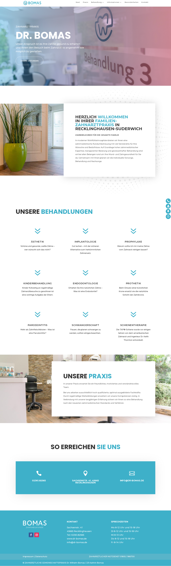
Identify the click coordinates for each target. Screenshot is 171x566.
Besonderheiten (131, 2)
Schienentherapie (133, 325)
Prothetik (133, 283)
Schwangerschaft (85, 325)
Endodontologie (85, 283)
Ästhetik (37, 241)
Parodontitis (37, 325)
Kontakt (144, 2)
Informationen (113, 2)
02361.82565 (77, 535)
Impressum (28, 556)
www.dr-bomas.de (77, 538)
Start (78, 2)
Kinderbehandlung (37, 283)
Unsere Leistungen (29, 60)
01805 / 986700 (127, 556)
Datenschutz (41, 556)
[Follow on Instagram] (36, 535)
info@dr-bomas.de (77, 542)
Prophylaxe (133, 241)
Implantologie (85, 241)
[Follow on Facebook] (31, 535)
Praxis (85, 2)
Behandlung (96, 2)
